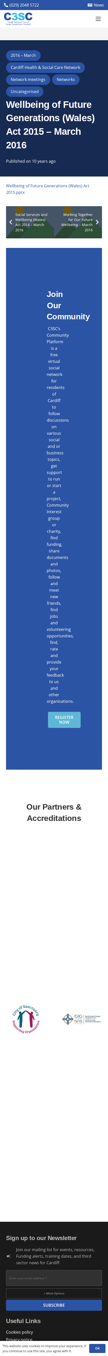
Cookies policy (19, 1332)
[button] (98, 18)
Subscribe (54, 1305)
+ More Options (54, 1293)
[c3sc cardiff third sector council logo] (18, 19)
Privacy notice (19, 1339)
